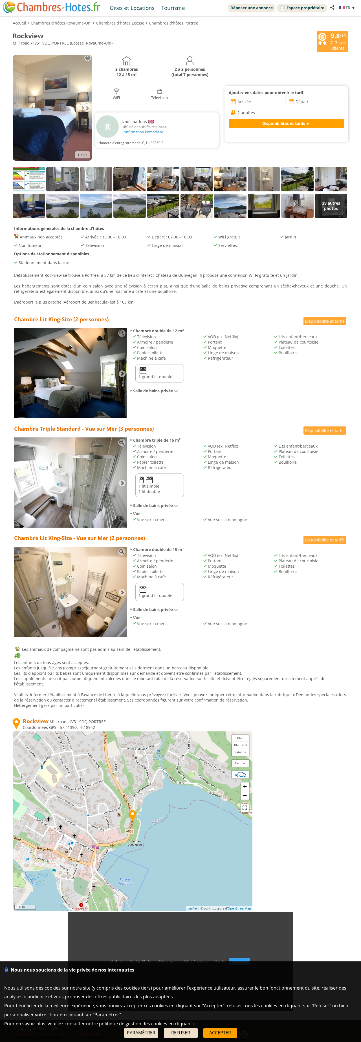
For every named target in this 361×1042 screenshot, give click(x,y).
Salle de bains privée (153, 390)
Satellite (240, 752)
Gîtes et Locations (132, 7)
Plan (240, 738)
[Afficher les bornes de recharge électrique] (240, 774)
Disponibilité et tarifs (325, 321)
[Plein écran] (245, 808)
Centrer (240, 763)
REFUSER (180, 1033)
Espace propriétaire (305, 7)
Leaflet (192, 908)
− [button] (245, 795)
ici (195, 1024)
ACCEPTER (220, 1033)
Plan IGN (240, 745)
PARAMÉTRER (141, 1033)
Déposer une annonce (251, 7)
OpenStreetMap (239, 908)
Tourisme (173, 7)
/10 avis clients (338, 41)
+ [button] (245, 786)
